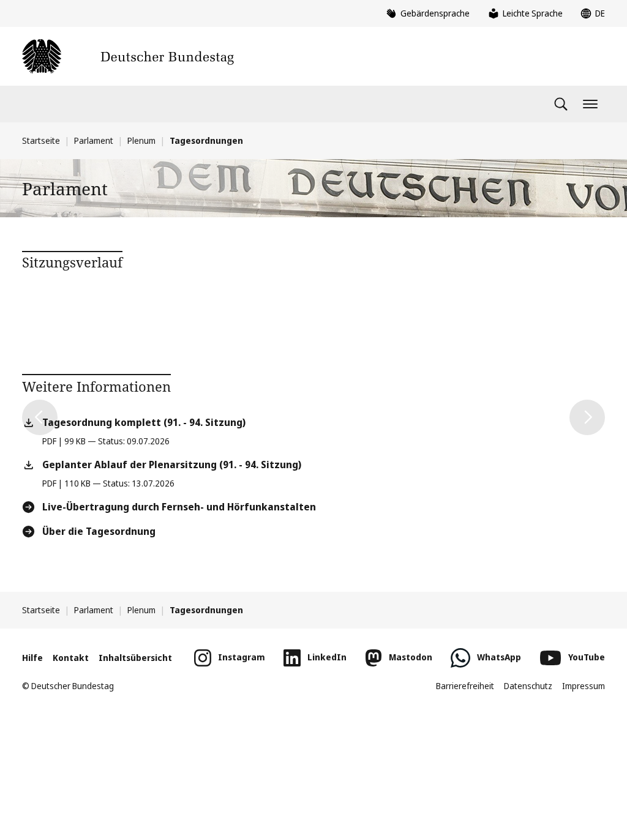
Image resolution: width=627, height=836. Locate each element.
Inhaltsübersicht (135, 657)
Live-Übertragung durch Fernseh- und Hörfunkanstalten (179, 506)
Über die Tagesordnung (99, 531)
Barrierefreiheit (465, 686)
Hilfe (32, 657)
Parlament (93, 140)
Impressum (583, 686)
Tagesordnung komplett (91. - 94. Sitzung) (144, 422)
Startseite (41, 140)
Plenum (141, 140)
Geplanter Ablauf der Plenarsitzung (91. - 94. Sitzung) (171, 464)
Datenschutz (528, 686)
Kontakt (71, 657)
